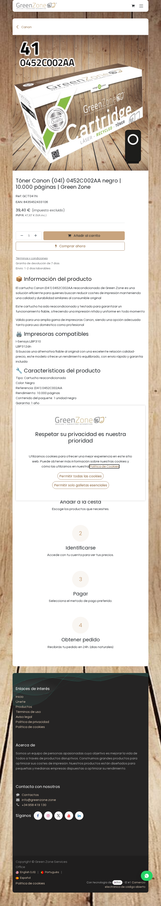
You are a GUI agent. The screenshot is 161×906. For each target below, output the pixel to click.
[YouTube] (69, 815)
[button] (80, 476)
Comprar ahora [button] (71, 246)
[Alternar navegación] (141, 6)
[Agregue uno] (37, 236)
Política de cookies (30, 883)
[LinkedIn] (79, 815)
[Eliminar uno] (20, 236)
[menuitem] (25, 872)
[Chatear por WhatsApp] (147, 876)
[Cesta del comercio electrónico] (133, 6)
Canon (26, 27)
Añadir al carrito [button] (86, 235)
